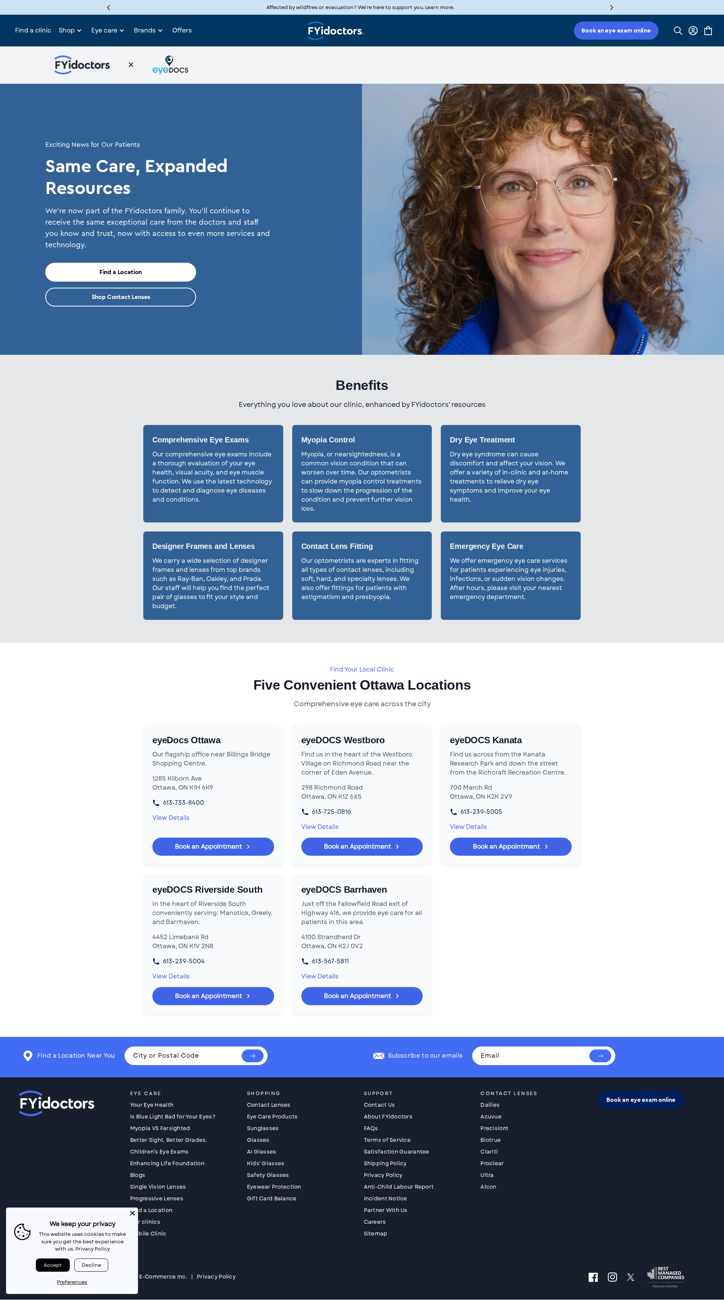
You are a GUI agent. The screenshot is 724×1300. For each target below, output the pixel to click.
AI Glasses (261, 1151)
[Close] (132, 1213)
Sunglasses (263, 1128)
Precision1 (494, 1128)
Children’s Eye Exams (159, 1151)
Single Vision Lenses (158, 1187)
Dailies (490, 1105)
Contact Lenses (269, 1105)
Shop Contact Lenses (121, 297)
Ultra (487, 1175)
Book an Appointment (208, 846)
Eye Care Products (272, 1116)
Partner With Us (386, 1210)
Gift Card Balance (272, 1198)
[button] (612, 7)
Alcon (488, 1187)
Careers (375, 1222)
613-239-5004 (184, 961)
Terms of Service (387, 1140)
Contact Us (379, 1105)
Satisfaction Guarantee (396, 1151)
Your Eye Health (151, 1105)
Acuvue (491, 1116)
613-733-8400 (183, 802)
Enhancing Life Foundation (167, 1163)
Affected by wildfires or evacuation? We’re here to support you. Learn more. (360, 7)
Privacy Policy (383, 1175)
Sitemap (376, 1233)
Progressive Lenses (156, 1198)
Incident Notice (385, 1198)
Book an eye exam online (616, 30)
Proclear (492, 1163)
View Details (171, 817)
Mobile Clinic (148, 1233)
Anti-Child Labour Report (399, 1187)
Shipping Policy (385, 1163)
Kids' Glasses (266, 1163)
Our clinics (145, 1222)
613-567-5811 (330, 961)
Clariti (489, 1151)
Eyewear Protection (274, 1187)
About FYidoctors (388, 1116)
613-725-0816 (331, 811)
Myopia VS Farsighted (160, 1128)
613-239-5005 (481, 811)
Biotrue (490, 1140)
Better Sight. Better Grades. (168, 1140)
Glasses (258, 1140)
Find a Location (121, 272)
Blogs (137, 1175)
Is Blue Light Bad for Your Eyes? (172, 1116)
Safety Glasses (268, 1175)
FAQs (371, 1128)
